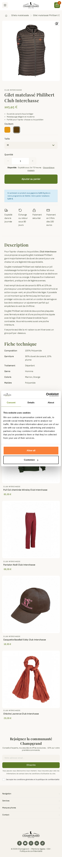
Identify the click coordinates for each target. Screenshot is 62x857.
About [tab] (51, 402)
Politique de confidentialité (31, 851)
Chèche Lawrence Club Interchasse (21, 713)
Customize (29, 460)
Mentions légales (38, 849)
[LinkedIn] (36, 843)
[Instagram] (31, 843)
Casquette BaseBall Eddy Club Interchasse (24, 639)
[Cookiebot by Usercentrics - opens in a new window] (46, 395)
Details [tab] (31, 402)
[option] (31, 51)
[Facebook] (19, 843)
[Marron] (16, 130)
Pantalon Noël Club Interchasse (19, 564)
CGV (48, 849)
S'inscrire (31, 765)
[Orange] (7, 130)
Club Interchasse (13, 90)
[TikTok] (42, 843)
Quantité (8, 154)
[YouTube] (25, 843)
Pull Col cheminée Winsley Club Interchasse (25, 490)
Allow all (31, 450)
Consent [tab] (11, 402)
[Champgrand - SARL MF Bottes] (31, 5)
